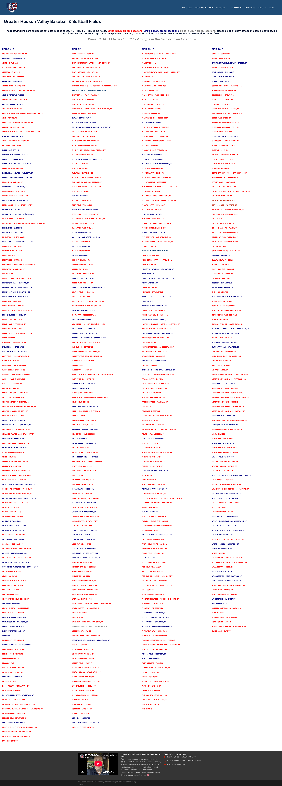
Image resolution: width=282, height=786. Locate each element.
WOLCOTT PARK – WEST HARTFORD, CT (227, 576)
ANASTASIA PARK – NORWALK (13, 104)
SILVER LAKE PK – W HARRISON (223, 145)
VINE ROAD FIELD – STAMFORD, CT (225, 425)
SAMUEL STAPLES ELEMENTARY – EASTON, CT (229, 63)
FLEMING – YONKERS (80, 164)
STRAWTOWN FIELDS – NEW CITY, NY (226, 251)
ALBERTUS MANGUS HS (11, 72)
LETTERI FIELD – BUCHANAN (82, 663)
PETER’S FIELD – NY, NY (151, 443)
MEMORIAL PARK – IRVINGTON (153, 173)
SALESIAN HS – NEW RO (221, 58)
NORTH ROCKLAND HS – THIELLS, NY (155, 338)
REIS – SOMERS (148, 590)
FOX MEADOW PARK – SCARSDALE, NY (86, 187)
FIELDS (271, 8)
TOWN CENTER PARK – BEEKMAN (224, 315)
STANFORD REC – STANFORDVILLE (225, 214)
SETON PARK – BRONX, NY (221, 118)
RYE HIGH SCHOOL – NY (151, 704)
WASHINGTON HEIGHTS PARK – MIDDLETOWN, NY (230, 489)
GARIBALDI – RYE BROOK (81, 242)
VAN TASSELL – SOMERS (221, 365)
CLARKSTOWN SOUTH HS (11, 466)
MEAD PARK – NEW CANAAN (152, 159)
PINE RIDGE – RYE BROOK (151, 457)
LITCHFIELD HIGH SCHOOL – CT (84, 686)
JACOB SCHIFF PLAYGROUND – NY (85, 507)
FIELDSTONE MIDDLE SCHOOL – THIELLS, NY (89, 150)
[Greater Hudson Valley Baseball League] (12, 7)
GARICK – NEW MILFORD (81, 246)
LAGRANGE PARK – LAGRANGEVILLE (85, 608)
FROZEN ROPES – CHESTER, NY (83, 223)
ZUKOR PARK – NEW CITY (221, 631)
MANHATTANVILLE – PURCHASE (154, 86)
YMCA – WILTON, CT (219, 603)
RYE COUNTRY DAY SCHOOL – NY (154, 695)
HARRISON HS (77, 365)
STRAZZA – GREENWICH (221, 255)
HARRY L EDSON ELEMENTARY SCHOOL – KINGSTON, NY (93, 374)
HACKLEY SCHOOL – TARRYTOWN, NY (86, 342)
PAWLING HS (147, 406)
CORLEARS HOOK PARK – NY (12, 544)
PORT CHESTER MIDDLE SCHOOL (154, 484)
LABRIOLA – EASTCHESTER (82, 599)
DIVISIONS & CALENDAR (204, 8)
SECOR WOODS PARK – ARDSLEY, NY (225, 109)
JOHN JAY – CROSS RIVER (81, 544)
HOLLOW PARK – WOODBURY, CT (84, 443)
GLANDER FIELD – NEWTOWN (83, 278)
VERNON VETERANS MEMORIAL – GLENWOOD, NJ (230, 374)
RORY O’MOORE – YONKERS (152, 663)
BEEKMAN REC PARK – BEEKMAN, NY (16, 196)
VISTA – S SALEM (218, 434)
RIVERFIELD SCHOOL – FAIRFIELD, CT (156, 617)
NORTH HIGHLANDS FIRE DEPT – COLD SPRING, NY (161, 324)
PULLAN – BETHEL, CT (150, 512)
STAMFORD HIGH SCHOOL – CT (223, 200)
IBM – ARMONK (77, 475)
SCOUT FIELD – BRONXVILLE (222, 100)
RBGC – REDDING (148, 558)
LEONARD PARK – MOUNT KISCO (84, 658)
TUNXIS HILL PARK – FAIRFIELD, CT (224, 342)
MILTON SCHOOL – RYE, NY (152, 209)
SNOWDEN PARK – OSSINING (222, 159)
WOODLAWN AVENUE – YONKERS (224, 594)
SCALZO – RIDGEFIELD (220, 81)
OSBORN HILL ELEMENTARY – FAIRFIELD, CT (158, 370)
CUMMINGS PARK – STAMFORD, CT (15, 622)
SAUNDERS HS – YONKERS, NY (223, 68)
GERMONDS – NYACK (80, 269)
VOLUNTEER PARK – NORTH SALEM (225, 448)
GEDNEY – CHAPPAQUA (81, 260)
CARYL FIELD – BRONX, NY (12, 384)
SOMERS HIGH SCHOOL (221, 168)
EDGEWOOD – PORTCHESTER (83, 104)
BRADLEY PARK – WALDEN (12, 251)
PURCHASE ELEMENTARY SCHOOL (155, 521)
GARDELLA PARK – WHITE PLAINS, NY (86, 237)
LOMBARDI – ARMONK (80, 700)
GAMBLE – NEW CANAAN (81, 232)
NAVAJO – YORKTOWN (150, 255)
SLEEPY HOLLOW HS (220, 150)
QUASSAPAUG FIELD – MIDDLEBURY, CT (157, 535)
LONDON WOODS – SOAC (81, 704)
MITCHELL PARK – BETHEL (152, 214)
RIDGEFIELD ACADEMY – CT (152, 603)
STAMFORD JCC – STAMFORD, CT (224, 205)
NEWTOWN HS (147, 301)
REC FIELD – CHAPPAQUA (151, 567)
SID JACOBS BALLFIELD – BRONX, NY (225, 141)
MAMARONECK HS (149, 77)
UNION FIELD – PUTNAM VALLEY (224, 352)
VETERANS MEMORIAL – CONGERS (225, 388)
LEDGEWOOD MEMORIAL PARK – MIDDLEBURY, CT (91, 640)
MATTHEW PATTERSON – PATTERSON (156, 127)
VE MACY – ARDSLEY (220, 370)
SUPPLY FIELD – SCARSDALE (222, 274)
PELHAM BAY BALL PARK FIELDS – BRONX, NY (159, 429)
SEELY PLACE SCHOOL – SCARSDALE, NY (227, 113)
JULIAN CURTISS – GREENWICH (84, 548)
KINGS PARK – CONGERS (81, 576)
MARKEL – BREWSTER (150, 90)
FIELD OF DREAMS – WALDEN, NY (84, 145)
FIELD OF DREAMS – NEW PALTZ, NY (85, 141)
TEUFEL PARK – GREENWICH (222, 287)
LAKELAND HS (77, 617)
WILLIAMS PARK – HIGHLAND (223, 567)
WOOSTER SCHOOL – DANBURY (224, 599)
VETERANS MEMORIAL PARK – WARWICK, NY (228, 411)
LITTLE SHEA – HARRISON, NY (83, 691)
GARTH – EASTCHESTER (81, 251)
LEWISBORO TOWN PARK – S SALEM (85, 668)
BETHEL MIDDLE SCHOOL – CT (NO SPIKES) (18, 214)
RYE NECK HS (147, 709)
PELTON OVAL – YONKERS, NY (153, 434)
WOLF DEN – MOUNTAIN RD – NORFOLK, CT (228, 580)
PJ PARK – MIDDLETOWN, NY (152, 466)
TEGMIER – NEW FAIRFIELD (222, 283)
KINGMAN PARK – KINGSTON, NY (84, 580)
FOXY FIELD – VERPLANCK (82, 205)
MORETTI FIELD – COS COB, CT (153, 232)
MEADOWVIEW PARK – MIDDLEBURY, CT (157, 164)
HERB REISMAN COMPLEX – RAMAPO (86, 411)
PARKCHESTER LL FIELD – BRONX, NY (156, 384)
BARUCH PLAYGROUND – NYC (13, 168)
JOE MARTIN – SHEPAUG (81, 535)
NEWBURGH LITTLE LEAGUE (152, 292)
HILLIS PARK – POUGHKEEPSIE (83, 434)
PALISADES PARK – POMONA (152, 379)
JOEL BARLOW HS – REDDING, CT (84, 530)
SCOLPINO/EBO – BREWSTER (223, 95)
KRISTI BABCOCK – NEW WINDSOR (85, 594)
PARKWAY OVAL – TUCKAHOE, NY (154, 388)
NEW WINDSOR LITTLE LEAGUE (154, 310)
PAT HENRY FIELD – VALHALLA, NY (155, 402)
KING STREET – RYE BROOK (82, 571)
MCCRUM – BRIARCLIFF (150, 145)
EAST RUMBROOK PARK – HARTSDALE (86, 68)
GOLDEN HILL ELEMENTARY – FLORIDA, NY (88, 301)
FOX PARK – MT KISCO (80, 191)
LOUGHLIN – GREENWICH (81, 718)
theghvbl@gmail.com (176, 764)
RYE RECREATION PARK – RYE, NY (154, 700)
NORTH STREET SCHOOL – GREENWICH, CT (158, 347)
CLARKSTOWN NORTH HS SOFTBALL (16, 461)
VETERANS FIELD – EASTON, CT (224, 384)
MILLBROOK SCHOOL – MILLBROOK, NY (156, 196)
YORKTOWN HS (218, 613)
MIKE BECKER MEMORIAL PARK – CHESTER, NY (159, 187)
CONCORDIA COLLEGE (10, 507)
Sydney (81, 784)
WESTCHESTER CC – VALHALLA (224, 512)
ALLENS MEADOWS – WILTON (13, 95)
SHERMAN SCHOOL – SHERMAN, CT (225, 136)
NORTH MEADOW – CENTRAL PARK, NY (156, 329)
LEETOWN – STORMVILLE (81, 631)
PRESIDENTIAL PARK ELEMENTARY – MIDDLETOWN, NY (162, 498)
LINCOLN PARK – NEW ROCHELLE (86, 672)
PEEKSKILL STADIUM (150, 420)
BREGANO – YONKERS (10, 255)
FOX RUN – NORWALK (80, 196)
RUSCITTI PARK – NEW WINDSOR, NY (155, 681)
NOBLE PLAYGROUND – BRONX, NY (155, 315)
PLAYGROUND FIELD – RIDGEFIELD (155, 471)
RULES (260, 8)
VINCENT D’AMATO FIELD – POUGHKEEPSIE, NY (229, 420)
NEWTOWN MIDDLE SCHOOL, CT (154, 306)
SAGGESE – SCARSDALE (221, 54)
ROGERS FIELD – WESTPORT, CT (154, 654)
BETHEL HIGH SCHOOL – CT (12, 209)
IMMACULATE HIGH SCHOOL (83, 489)
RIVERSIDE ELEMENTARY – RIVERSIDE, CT (157, 626)
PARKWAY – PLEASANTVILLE (152, 393)
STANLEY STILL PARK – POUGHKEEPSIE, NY (228, 209)
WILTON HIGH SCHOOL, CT (222, 571)
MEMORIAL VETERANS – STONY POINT (156, 177)
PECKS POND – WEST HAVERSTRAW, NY (157, 416)
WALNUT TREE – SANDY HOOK (223, 471)
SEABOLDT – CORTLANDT (221, 104)
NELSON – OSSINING (149, 264)
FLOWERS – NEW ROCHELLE (82, 173)
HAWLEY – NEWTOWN (80, 388)
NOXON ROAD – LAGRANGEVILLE (154, 352)
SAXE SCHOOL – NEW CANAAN (223, 72)
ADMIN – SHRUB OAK (10, 63)
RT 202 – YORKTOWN (150, 677)
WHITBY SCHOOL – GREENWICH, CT (225, 544)
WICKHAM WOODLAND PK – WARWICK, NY (228, 558)
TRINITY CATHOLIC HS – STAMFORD (225, 333)
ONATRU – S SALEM (149, 365)
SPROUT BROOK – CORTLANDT (223, 182)
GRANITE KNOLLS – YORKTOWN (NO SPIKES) (89, 324)
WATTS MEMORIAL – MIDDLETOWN (225, 503)
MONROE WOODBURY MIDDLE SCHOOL (157, 223)
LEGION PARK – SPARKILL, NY (83, 649)
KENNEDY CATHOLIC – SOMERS (84, 567)
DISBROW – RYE (8, 663)
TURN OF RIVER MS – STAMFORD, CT (225, 347)
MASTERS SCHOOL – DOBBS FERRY (155, 118)
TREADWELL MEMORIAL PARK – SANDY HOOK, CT (230, 329)
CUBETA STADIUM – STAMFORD (14, 617)
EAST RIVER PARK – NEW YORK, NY (85, 72)
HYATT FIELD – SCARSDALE (82, 466)
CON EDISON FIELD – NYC (11, 512)
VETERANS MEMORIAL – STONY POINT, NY (228, 406)
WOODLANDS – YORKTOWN (222, 590)
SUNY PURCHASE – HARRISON (223, 269)
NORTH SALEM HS (149, 342)
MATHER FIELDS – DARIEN (151, 122)
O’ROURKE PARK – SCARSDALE (153, 356)
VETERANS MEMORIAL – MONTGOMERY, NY (228, 393)
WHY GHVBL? (187, 8)
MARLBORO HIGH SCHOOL (152, 109)
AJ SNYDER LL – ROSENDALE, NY (14, 68)
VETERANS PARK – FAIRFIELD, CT (224, 416)
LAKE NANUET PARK (79, 613)
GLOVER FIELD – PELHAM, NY (83, 292)
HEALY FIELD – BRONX (80, 402)
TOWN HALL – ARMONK (220, 319)
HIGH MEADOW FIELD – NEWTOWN (85, 429)
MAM (144, 72)
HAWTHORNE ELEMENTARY (82, 393)
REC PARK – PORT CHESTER (152, 571)
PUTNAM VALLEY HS (150, 530)
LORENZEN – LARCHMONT (82, 709)
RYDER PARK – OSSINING (151, 691)
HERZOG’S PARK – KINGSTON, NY (84, 420)
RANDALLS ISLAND (149, 548)
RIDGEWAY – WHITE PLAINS (152, 608)
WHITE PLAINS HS (218, 553)
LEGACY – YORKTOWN (80, 645)
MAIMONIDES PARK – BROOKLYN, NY (155, 68)
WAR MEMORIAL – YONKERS (222, 480)
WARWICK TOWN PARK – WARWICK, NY (226, 484)
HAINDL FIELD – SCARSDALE (82, 347)
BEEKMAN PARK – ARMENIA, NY (14, 191)
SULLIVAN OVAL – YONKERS (222, 260)
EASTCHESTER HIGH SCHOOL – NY (85, 58)
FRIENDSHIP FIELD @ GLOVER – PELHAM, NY (88, 219)
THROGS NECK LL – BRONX (222, 301)
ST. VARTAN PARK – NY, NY (222, 196)
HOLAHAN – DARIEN (79, 439)
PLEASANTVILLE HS (149, 475)
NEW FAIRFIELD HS (149, 274)
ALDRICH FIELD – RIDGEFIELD (13, 81)
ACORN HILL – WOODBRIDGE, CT (14, 58)
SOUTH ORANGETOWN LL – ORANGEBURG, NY (229, 173)
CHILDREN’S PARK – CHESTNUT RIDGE (16, 429)
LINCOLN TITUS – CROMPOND (83, 677)
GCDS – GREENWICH (79, 255)
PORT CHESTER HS (149, 480)
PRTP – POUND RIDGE (150, 507)
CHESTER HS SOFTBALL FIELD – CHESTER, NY (19, 406)
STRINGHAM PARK (219, 246)
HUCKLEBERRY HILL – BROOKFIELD (85, 457)
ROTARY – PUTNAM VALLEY (152, 672)
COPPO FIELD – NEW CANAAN (13, 539)
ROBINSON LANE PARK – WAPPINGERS (156, 635)
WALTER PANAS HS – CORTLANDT (224, 466)
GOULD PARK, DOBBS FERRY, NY (84, 315)
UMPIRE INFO (250, 8)
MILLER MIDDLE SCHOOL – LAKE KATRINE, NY (159, 200)
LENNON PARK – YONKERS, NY (83, 654)
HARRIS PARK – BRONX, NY (82, 370)
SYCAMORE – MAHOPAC (221, 278)
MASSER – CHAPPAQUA (151, 113)
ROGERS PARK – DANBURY (152, 658)
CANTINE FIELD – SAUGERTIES (13, 370)
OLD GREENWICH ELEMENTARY (154, 361)
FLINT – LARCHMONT (80, 168)
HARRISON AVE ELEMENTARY (83, 361)
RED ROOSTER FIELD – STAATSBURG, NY (157, 585)
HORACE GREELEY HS (80, 448)
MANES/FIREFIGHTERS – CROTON (154, 81)
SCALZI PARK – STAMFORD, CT (223, 77)
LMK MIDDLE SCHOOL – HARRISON (85, 695)
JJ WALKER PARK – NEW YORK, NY (84, 521)
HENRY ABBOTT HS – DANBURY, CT (85, 406)
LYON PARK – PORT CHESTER (83, 727)
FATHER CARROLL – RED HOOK (83, 136)
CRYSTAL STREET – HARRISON (13, 613)
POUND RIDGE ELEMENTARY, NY (154, 493)
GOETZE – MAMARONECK (81, 297)
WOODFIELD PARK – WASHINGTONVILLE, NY (228, 585)
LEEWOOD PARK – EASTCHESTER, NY (86, 635)
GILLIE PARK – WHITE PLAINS (83, 274)
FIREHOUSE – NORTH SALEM (82, 155)
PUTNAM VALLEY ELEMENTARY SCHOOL (157, 526)
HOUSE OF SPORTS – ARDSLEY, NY (85, 452)
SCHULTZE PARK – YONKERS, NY (224, 90)
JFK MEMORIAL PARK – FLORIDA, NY (85, 516)
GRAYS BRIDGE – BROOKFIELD (83, 329)
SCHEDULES (220, 8)
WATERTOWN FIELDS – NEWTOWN (225, 498)
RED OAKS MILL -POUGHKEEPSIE (154, 580)
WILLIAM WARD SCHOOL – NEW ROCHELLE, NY (229, 562)
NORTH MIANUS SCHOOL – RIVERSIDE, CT (157, 333)
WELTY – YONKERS (219, 507)
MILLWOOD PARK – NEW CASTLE (154, 205)
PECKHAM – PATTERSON (151, 411)
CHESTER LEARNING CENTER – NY (15, 411)
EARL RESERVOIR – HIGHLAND (83, 54)
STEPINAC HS (217, 219)
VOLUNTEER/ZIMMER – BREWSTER (225, 452)
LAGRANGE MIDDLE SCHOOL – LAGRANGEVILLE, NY (91, 603)
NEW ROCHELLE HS (149, 287)
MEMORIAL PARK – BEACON (152, 168)
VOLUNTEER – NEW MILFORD (223, 443)
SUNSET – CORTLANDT (220, 264)
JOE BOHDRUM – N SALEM (82, 526)
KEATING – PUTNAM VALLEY (82, 562)
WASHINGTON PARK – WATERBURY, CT (226, 493)
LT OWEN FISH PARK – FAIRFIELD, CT (85, 723)
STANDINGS (235, 8)
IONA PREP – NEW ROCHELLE (83, 480)
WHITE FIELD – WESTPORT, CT (223, 548)
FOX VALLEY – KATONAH (81, 200)
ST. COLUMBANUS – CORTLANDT (224, 187)
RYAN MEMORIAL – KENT (151, 686)
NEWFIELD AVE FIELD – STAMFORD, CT (156, 297)
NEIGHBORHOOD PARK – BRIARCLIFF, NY (157, 260)
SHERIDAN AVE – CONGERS (222, 132)
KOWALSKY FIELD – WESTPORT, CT (85, 590)
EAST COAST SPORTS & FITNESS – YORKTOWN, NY (91, 63)
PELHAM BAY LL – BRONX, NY (153, 425)
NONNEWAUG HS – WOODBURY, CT (155, 319)
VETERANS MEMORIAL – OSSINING (225, 402)
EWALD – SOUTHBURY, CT (81, 118)
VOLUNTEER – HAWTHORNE (222, 439)
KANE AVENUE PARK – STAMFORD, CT (86, 558)
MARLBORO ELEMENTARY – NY (153, 104)
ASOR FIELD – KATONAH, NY (153, 553)
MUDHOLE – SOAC (149, 246)
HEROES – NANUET (79, 416)
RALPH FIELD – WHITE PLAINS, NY (154, 544)
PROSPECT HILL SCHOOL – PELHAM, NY (157, 503)
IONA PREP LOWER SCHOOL (82, 484)
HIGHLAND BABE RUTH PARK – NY (84, 425)
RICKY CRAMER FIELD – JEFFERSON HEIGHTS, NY (160, 599)
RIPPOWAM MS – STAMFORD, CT (154, 613)
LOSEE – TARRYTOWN (80, 713)
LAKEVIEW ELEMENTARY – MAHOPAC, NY (87, 622)
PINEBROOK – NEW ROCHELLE (153, 461)
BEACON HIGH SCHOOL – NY (12, 182)
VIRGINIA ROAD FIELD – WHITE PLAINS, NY (227, 429)
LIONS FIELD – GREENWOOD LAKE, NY (86, 681)
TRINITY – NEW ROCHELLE (222, 338)
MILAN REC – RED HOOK (151, 191)
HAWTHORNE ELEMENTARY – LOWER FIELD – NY (90, 397)
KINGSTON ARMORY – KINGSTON (84, 585)
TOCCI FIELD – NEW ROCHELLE (223, 306)
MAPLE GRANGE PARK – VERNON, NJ (155, 95)
